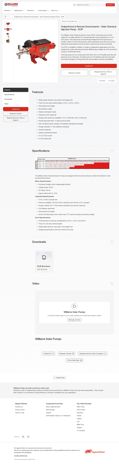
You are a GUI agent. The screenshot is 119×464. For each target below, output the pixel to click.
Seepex (79, 427)
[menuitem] (8, 10)
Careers (48, 413)
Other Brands (50, 410)
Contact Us (19, 407)
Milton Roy (80, 424)
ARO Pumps (81, 410)
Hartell (79, 416)
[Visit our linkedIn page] (23, 436)
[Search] (74, 4)
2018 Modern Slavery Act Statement (58, 416)
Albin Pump (80, 407)
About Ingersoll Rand (53, 407)
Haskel (79, 419)
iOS (64, 52)
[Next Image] (54, 51)
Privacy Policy (20, 410)
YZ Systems (81, 430)
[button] (74, 92)
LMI (78, 422)
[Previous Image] (17, 51)
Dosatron (80, 413)
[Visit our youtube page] (28, 436)
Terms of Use (19, 413)
